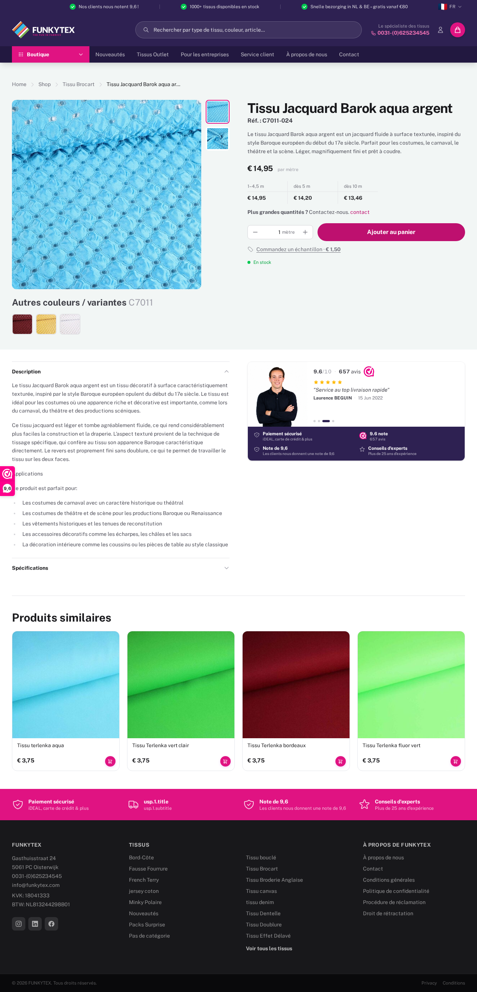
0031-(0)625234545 (37, 876)
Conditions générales (389, 880)
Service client (257, 54)
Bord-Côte (141, 857)
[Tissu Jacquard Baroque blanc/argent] (70, 324)
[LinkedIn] (35, 924)
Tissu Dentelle (263, 913)
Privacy (429, 983)
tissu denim (260, 902)
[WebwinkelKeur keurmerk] (369, 371)
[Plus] (305, 232)
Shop (44, 84)
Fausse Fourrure (148, 869)
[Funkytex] (43, 30)
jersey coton (144, 891)
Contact (349, 54)
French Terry (144, 880)
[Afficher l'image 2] (218, 139)
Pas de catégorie (149, 936)
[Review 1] (314, 421)
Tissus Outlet (153, 54)
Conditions (454, 983)
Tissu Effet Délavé (268, 936)
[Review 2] (319, 421)
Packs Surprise (147, 925)
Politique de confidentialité (396, 891)
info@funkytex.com (36, 885)
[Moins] (255, 232)
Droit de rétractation (388, 913)
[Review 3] (326, 421)
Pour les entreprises (205, 54)
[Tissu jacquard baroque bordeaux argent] (22, 324)
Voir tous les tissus (269, 948)
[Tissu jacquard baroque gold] (46, 324)
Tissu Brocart (79, 84)
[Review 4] (333, 421)
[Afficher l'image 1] (218, 112)
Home (19, 84)
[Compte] (440, 30)
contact (360, 212)
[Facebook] (51, 924)
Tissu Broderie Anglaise (274, 880)
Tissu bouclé (261, 857)
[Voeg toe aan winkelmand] (110, 761)
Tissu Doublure (264, 925)
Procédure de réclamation (394, 902)
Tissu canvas (261, 891)
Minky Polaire (145, 902)
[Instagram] (18, 924)
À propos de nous (306, 54)
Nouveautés (110, 54)
